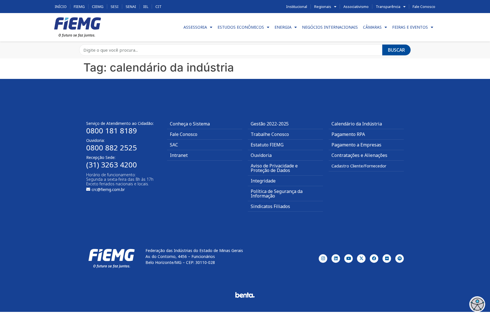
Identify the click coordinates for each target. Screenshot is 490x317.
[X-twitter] (361, 258)
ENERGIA (283, 27)
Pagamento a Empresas (356, 145)
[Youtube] (348, 258)
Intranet (179, 155)
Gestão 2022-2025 (270, 124)
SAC (174, 145)
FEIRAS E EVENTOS (410, 27)
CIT (158, 6)
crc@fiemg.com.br (108, 189)
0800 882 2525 (111, 147)
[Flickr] (387, 258)
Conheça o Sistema (190, 124)
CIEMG (98, 6)
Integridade (263, 181)
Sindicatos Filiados (270, 206)
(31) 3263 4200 (111, 164)
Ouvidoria (261, 155)
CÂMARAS (372, 27)
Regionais (322, 6)
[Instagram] (323, 258)
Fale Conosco (424, 6)
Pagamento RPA (348, 134)
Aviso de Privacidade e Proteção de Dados (274, 168)
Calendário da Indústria (356, 124)
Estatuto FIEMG (267, 145)
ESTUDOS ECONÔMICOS (240, 27)
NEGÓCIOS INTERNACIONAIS (330, 27)
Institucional (296, 6)
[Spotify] (399, 258)
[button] (477, 304)
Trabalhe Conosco (270, 134)
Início (61, 6)
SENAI (131, 6)
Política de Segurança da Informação (277, 193)
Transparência (388, 6)
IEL (145, 6)
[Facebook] (374, 258)
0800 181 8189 (111, 130)
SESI (115, 6)
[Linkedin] (335, 258)
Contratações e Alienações (359, 155)
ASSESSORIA (195, 27)
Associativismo (356, 6)
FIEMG (79, 6)
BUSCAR (396, 50)
